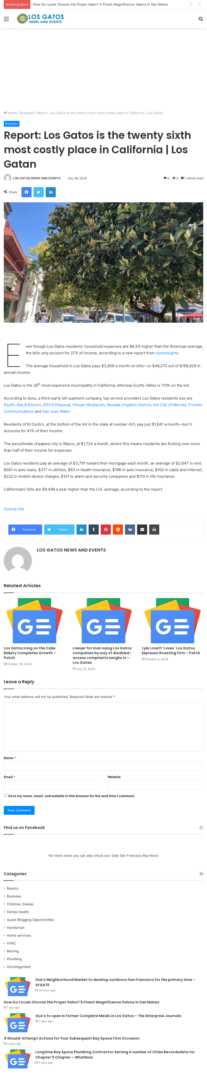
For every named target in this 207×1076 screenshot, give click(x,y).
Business (27, 113)
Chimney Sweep (20, 904)
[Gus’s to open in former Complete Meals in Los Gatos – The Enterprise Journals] (18, 1022)
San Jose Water (56, 411)
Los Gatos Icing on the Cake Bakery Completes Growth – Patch (30, 653)
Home (12, 113)
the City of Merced (169, 404)
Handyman (15, 928)
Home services (19, 935)
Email (9, 777)
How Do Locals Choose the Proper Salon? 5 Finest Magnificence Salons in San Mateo (100, 4)
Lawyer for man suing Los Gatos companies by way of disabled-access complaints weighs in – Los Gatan (102, 655)
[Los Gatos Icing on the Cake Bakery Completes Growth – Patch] (34, 620)
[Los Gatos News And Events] (40, 19)
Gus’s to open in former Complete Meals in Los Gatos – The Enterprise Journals (108, 1015)
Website (114, 777)
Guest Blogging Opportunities (30, 920)
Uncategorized (19, 967)
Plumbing (14, 959)
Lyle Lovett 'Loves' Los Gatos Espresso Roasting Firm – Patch (171, 650)
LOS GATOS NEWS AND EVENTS (37, 178)
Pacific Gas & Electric (22, 404)
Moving (13, 951)
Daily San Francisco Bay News (135, 855)
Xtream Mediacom (88, 404)
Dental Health (18, 912)
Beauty (12, 888)
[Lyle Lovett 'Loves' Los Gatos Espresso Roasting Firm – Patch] (172, 620)
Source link (14, 509)
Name (10, 758)
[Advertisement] (103, 71)
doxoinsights (167, 352)
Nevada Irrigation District (129, 404)
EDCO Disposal (56, 404)
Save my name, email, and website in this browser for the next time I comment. (71, 796)
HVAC (11, 943)
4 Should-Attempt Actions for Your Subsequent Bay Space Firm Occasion (72, 1038)
